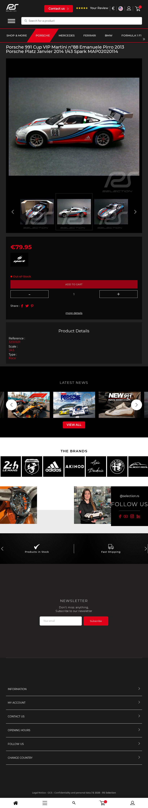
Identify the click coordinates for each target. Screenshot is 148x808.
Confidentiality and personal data (72, 792)
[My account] (132, 803)
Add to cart (73, 284)
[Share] (22, 306)
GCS (50, 792)
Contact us (57, 8)
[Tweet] (27, 306)
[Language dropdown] (120, 8)
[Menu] (44, 803)
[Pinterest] (32, 306)
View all (74, 425)
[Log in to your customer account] (129, 8)
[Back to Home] (15, 803)
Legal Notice (39, 792)
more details (74, 313)
